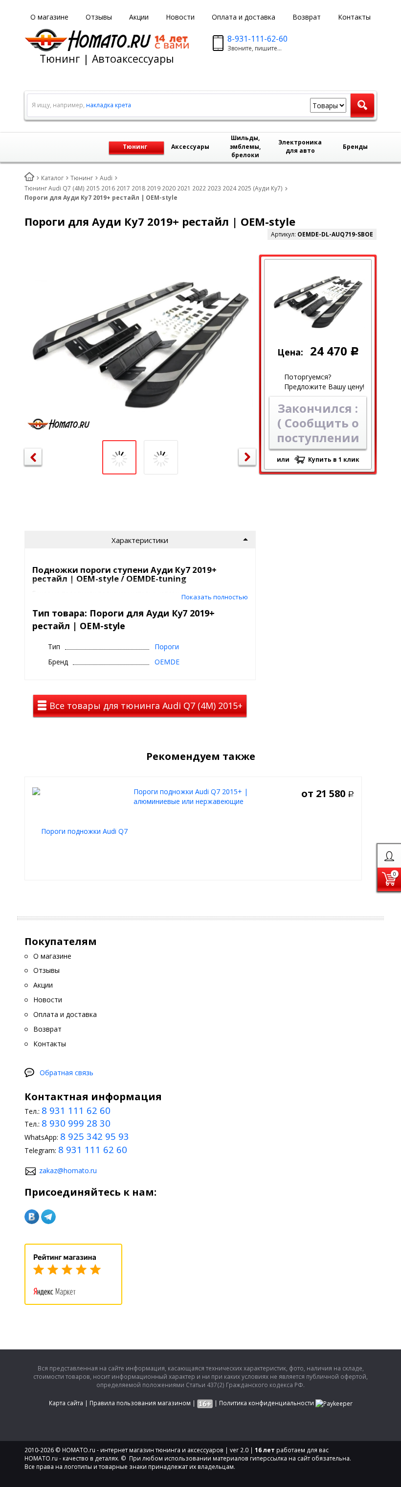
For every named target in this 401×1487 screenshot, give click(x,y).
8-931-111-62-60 (257, 38)
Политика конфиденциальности (266, 1403)
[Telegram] (48, 1216)
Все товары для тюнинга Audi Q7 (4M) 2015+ (145, 705)
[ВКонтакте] (31, 1216)
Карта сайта (66, 1403)
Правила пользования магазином (140, 1403)
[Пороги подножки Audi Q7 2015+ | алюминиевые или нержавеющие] (80, 830)
